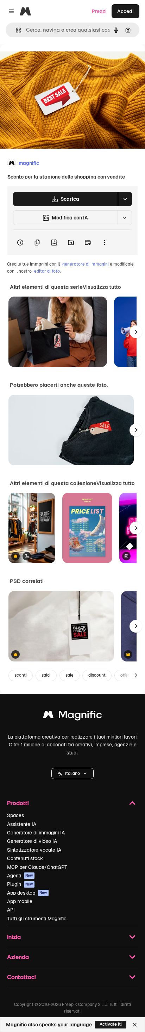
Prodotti (18, 803)
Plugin (20, 884)
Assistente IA (21, 824)
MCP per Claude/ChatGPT (37, 867)
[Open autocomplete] (15, 30)
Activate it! (111, 1024)
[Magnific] (72, 716)
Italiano (72, 773)
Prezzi (99, 11)
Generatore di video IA (32, 841)
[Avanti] (136, 332)
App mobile (19, 901)
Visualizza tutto (102, 287)
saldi (46, 675)
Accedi (125, 11)
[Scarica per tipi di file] (125, 199)
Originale (46, 60)
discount (97, 675)
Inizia (14, 936)
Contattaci (21, 977)
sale (69, 675)
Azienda (18, 956)
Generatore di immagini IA (36, 832)
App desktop (27, 893)
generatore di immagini (85, 264)
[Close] (135, 1024)
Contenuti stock (25, 858)
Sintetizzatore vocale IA (34, 850)
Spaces (15, 815)
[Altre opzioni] (104, 242)
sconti (20, 675)
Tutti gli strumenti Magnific (37, 918)
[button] (72, 773)
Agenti (20, 875)
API (11, 910)
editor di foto (47, 271)
